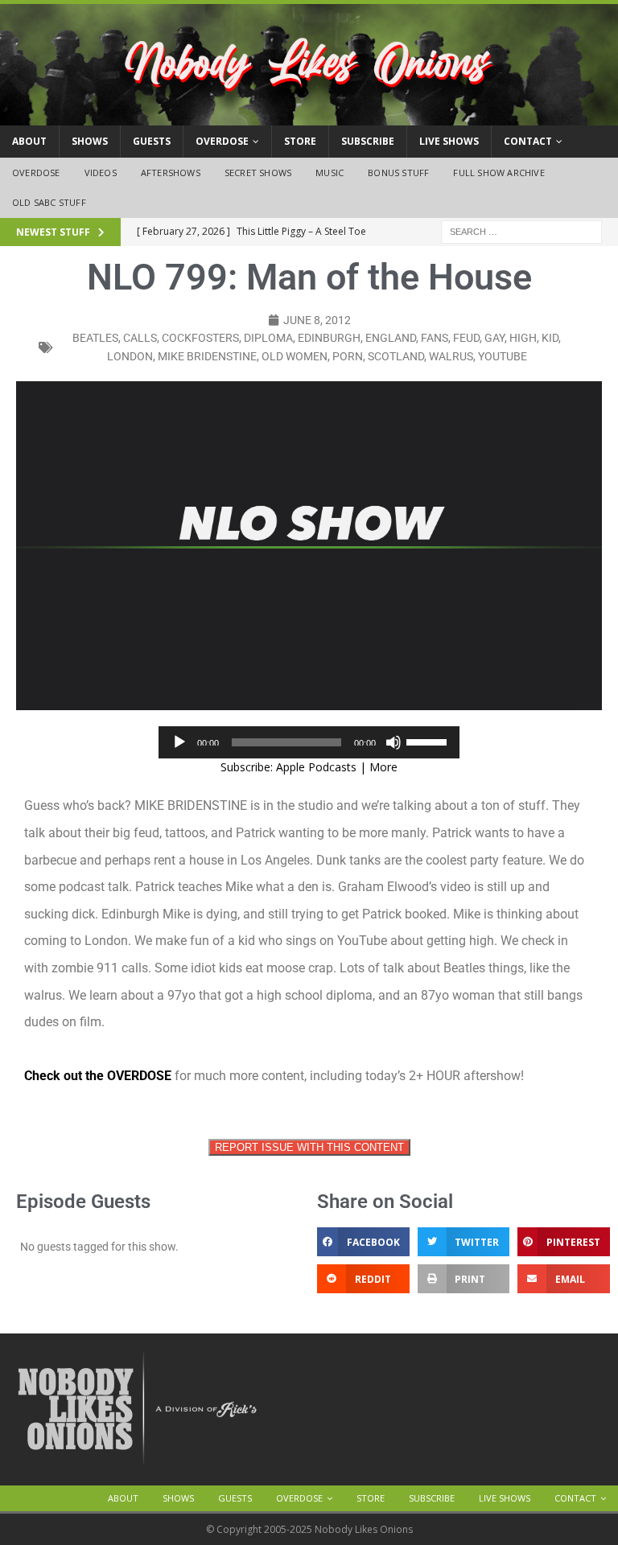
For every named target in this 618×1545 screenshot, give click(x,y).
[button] (363, 1241)
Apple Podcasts (316, 767)
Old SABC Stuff (49, 202)
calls (140, 337)
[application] (309, 742)
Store (300, 141)
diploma (268, 337)
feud (466, 337)
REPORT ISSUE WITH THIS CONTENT (309, 1147)
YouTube (502, 356)
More (383, 767)
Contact (528, 141)
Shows (90, 141)
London (130, 356)
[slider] (428, 740)
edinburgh (329, 337)
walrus (451, 356)
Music (329, 172)
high (523, 337)
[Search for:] (521, 230)
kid (550, 337)
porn (347, 356)
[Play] (179, 742)
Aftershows (170, 172)
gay (494, 337)
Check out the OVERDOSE (97, 1075)
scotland (396, 356)
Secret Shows (258, 172)
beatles (95, 337)
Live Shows (449, 141)
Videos (100, 172)
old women (295, 356)
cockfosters (200, 337)
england (390, 337)
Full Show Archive (498, 172)
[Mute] (393, 742)
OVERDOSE (222, 141)
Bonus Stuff (398, 172)
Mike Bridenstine (207, 356)
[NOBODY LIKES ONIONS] (309, 116)
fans (434, 337)
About (29, 141)
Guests (152, 141)
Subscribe (367, 141)
